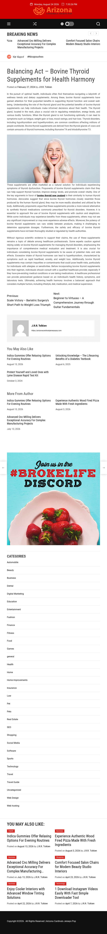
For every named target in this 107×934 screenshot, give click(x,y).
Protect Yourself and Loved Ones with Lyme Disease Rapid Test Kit (28, 373)
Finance (11, 625)
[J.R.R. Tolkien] (21, 328)
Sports (10, 758)
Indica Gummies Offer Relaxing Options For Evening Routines (29, 357)
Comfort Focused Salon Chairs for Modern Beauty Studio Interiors (74, 42)
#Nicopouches (35, 56)
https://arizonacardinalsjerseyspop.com (46, 331)
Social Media (13, 743)
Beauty (10, 570)
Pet (8, 703)
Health (10, 664)
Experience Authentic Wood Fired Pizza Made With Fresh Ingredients (77, 402)
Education (12, 601)
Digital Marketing (15, 593)
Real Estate (12, 719)
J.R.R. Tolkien (45, 87)
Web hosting (13, 805)
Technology (12, 766)
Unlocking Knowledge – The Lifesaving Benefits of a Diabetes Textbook (77, 357)
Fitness (10, 633)
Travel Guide (13, 782)
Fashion (11, 617)
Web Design (13, 798)
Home (10, 672)
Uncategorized (14, 790)
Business (11, 578)
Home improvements (17, 680)
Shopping (11, 735)
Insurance (12, 688)
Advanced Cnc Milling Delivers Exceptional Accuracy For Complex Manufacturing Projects (26, 44)
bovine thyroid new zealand (51, 195)
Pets (9, 711)
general (10, 656)
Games (10, 648)
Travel (10, 774)
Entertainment (14, 609)
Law (9, 695)
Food (9, 640)
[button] (96, 33)
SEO (9, 727)
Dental (10, 586)
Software (11, 751)
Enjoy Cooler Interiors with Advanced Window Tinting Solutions (26, 893)
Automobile (12, 562)
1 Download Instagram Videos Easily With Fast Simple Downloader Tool (76, 893)
